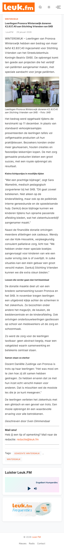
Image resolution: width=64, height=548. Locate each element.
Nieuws (22, 543)
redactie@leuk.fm (28, 439)
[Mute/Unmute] (35, 488)
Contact (41, 543)
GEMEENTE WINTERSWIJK (27, 453)
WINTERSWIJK (11, 19)
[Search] (40, 7)
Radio (32, 543)
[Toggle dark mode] (49, 7)
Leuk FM (36, 537)
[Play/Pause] (29, 489)
